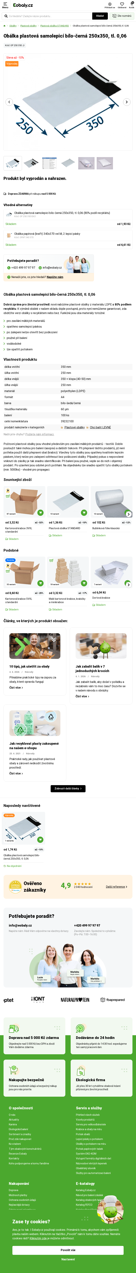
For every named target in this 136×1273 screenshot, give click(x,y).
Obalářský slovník (86, 1168)
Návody (29, 672)
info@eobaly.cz (20, 925)
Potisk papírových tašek (89, 1148)
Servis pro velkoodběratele (91, 1124)
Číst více (15, 687)
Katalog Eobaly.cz (86, 1190)
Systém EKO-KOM (86, 1153)
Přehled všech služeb (88, 1114)
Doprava (13, 1190)
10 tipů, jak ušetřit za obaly (29, 666)
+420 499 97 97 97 (87, 925)
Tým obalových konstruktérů (25, 1148)
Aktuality (14, 1119)
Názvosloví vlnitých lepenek (91, 1163)
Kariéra (13, 1124)
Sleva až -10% (15, 57)
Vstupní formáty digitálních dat (93, 1158)
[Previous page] (9, 102)
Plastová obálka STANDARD (54, 25)
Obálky (12, 25)
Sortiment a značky (20, 1134)
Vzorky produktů (85, 1119)
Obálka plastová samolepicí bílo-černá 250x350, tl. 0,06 (101, 25)
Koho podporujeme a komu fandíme (29, 1163)
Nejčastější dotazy (19, 1204)
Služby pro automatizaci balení (93, 1173)
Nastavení (68, 1259)
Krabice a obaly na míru (89, 1129)
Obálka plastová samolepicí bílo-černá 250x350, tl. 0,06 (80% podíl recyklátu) (62, 213)
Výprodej (11, 63)
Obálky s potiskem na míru (91, 1143)
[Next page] (127, 102)
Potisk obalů (83, 1134)
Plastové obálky (28, 25)
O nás (12, 1114)
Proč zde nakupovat (20, 1139)
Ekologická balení (18, 1129)
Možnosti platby (18, 1195)
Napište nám (55, 277)
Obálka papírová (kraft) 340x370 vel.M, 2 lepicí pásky (47, 233)
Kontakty (14, 1158)
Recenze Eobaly (18, 1153)
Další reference (115, 886)
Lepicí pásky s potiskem (89, 1139)
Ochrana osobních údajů (22, 1200)
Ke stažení (15, 1143)
